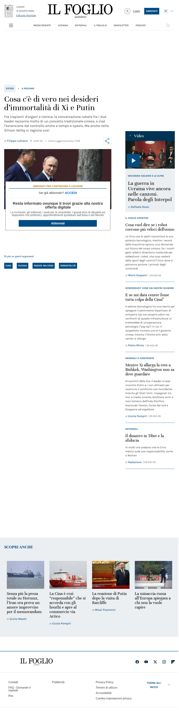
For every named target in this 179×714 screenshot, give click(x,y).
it (166, 11)
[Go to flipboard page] (173, 662)
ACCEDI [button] (71, 193)
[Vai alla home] (80, 11)
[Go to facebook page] (137, 662)
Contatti (13, 682)
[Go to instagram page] (164, 662)
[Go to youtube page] (146, 662)
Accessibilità (104, 693)
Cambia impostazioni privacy (114, 698)
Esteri (10, 88)
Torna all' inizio (154, 685)
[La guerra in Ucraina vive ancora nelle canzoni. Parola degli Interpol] (150, 155)
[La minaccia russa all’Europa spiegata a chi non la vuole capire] (153, 575)
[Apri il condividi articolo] (107, 141)
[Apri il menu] (11, 25)
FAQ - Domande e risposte (19, 689)
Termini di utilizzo (106, 687)
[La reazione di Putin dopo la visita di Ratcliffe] (111, 575)
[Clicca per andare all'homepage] (36, 661)
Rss (10, 695)
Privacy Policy (104, 682)
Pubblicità (58, 682)
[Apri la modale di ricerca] (168, 25)
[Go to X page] (155, 662)
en (171, 11)
